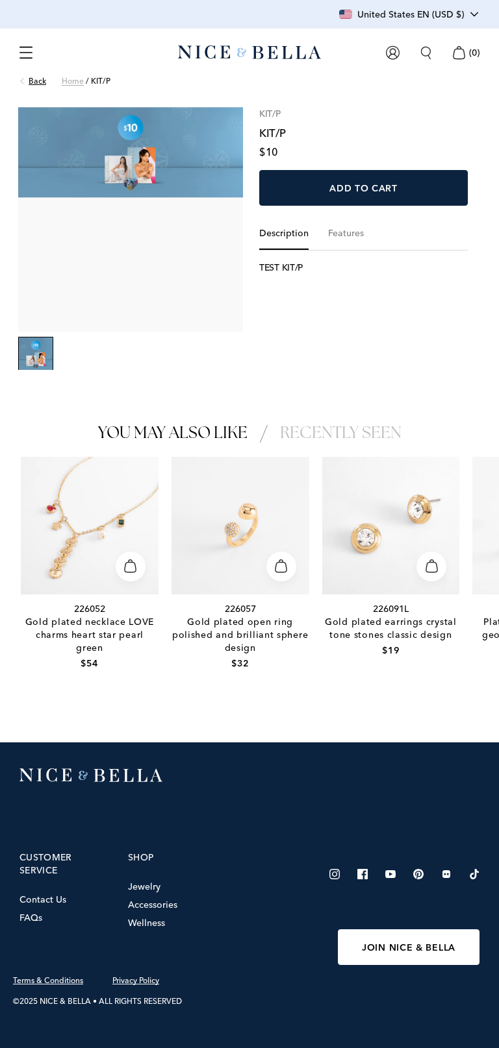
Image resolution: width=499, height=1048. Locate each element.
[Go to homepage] (249, 52)
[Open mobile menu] (25, 52)
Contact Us (42, 899)
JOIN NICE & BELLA (408, 947)
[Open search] (426, 53)
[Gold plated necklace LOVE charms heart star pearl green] (90, 525)
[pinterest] (418, 874)
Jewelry (144, 886)
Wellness (146, 923)
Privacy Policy (135, 980)
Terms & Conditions (48, 980)
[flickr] (446, 874)
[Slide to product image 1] (35, 354)
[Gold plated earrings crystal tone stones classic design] (391, 525)
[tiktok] (474, 874)
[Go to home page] (249, 775)
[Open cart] (458, 53)
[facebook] (362, 874)
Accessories (152, 904)
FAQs (30, 917)
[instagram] (334, 874)
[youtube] (390, 874)
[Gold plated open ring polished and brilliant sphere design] (240, 525)
